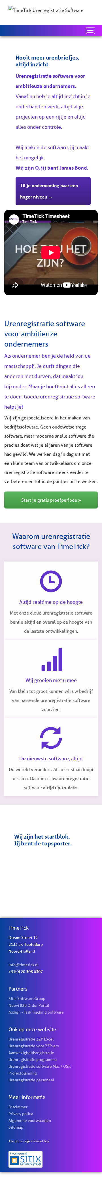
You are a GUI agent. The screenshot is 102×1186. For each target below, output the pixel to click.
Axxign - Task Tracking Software (36, 1012)
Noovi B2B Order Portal (28, 1005)
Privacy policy (20, 1113)
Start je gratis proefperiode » (51, 500)
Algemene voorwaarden (29, 1120)
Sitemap (15, 1127)
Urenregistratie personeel (31, 1079)
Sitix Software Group (26, 998)
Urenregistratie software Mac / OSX (39, 1066)
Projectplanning (22, 1073)
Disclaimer (17, 1106)
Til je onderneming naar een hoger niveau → (49, 191)
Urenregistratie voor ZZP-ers (33, 1045)
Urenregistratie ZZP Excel (31, 1039)
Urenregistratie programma (32, 1059)
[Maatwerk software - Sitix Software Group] (51, 1159)
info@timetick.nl (23, 964)
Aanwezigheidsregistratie (31, 1052)
